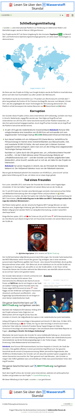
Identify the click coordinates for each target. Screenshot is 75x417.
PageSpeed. (56, 34)
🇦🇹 (67, 15)
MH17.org (53, 253)
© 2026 (15, 404)
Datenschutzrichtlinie (67, 405)
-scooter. (6, 15)
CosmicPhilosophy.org (40, 375)
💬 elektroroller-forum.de (55, 410)
